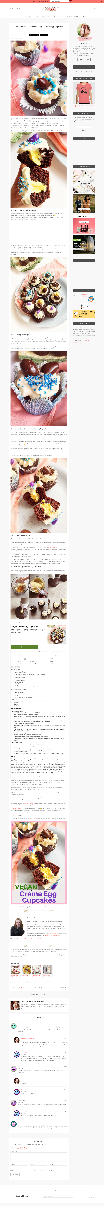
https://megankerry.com (24, 793)
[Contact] (83, 17)
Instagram (34, 939)
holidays (24, 982)
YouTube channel (16, 808)
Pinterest (25, 798)
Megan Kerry (24, 1052)
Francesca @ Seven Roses (18, 987)
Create (53, 16)
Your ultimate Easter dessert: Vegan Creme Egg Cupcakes (39, 26)
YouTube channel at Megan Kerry (53, 935)
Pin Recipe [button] (53, 647)
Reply (65, 1024)
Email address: (21, 1196)
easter (19, 982)
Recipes (34, 16)
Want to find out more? (84, 59)
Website (52, 1164)
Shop (60, 16)
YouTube (40, 939)
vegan (36, 982)
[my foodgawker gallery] (80, 296)
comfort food (44, 793)
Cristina (20, 1122)
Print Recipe (44, 34)
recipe (30, 982)
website (22, 939)
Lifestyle (25, 16)
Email (32, 1164)
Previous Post (34, 994)
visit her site (54, 955)
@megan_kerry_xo (30, 803)
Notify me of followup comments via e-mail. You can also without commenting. (35, 1170)
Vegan (43, 29)
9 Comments (64, 987)
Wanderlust (44, 16)
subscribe (44, 1170)
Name (13, 1164)
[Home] (20, 17)
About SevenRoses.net (72, 16)
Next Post (44, 994)
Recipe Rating (14, 1148)
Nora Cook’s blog (52, 547)
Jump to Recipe (34, 34)
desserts (13, 982)
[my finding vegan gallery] (84, 303)
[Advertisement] (39, 232)
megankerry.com (53, 933)
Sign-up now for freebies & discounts (41, 1)
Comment (14, 1151)
